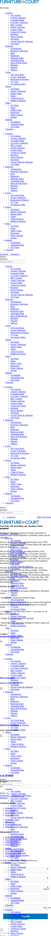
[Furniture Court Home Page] (19, 3)
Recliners (14, 34)
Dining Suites (16, 93)
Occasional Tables (18, 84)
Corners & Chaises (18, 32)
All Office (14, 105)
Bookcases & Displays (19, 79)
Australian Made (17, 20)
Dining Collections (18, 91)
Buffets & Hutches (18, 101)
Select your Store (44, 517)
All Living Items (17, 74)
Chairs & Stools (17, 98)
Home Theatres (16, 37)
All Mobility (15, 122)
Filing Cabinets (16, 115)
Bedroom (9, 46)
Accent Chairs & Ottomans (21, 41)
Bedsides (14, 65)
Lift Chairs (14, 44)
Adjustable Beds (17, 60)
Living (8, 72)
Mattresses (14, 56)
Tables (13, 96)
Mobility (8, 120)
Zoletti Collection (17, 27)
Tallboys (14, 70)
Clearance (9, 129)
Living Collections (18, 77)
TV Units (14, 82)
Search (3, 257)
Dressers (14, 67)
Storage (13, 117)
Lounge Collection (18, 18)
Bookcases (14, 112)
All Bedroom (15, 48)
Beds (12, 53)
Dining (8, 86)
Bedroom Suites (17, 58)
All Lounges (15, 15)
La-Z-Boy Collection (19, 22)
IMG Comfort (16, 25)
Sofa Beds (14, 39)
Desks (13, 108)
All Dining (14, 89)
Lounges (8, 13)
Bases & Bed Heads (18, 63)
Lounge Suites (16, 29)
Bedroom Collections (19, 51)
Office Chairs (16, 110)
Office (7, 103)
